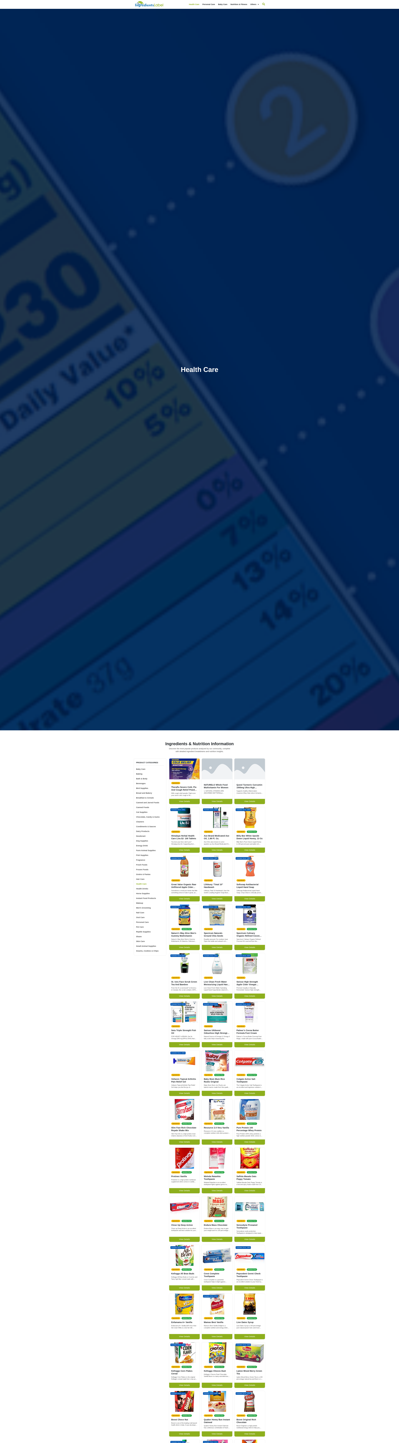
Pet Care (140, 927)
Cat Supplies (141, 812)
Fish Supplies (142, 855)
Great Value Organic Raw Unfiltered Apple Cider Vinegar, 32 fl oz (183, 887)
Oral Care (140, 917)
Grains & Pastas (143, 874)
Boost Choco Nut (179, 1419)
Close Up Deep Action (182, 1225)
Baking (139, 774)
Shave (139, 937)
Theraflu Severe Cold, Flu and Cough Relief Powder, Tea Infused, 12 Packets (184, 790)
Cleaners (140, 822)
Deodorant (140, 836)
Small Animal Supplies (146, 946)
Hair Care (140, 879)
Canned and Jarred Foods (147, 803)
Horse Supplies (143, 893)
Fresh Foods (141, 865)
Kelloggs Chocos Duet (215, 1371)
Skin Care (140, 941)
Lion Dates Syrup (245, 1322)
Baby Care (222, 4)
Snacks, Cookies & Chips (147, 951)
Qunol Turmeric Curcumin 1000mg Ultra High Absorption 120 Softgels (249, 787)
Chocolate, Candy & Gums (148, 817)
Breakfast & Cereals (145, 798)
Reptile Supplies (143, 932)
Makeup (139, 903)
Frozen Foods (142, 870)
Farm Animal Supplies (146, 850)
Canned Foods (142, 807)
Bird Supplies (142, 788)
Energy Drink (142, 846)
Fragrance (140, 860)
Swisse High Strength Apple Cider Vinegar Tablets (247, 984)
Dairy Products (142, 831)
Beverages (141, 783)
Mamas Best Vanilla (213, 1322)
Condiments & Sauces (146, 826)
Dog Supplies (142, 841)
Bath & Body (141, 779)
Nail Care (140, 913)
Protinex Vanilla (179, 1176)
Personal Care (208, 4)
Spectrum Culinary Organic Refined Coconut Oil (249, 936)
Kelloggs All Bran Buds (182, 1273)
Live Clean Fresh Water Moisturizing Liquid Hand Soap (216, 984)
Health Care (194, 4)
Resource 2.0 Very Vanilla (216, 1128)
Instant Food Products (146, 898)
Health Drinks (142, 889)
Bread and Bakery (144, 793)
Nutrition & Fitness (238, 4)
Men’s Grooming (143, 908)
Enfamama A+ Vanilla (181, 1322)
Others (253, 4)
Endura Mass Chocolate (215, 1225)
